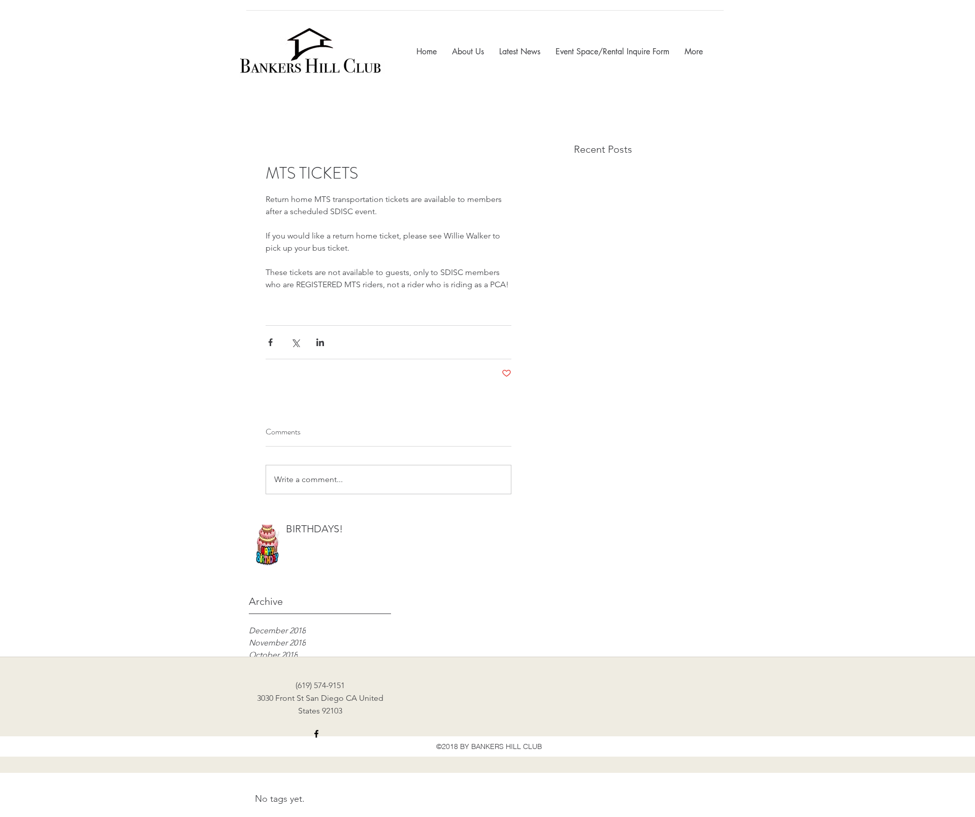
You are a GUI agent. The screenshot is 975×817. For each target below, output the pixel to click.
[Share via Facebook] (270, 342)
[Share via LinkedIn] (320, 342)
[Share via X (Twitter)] (295, 342)
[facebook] (316, 734)
